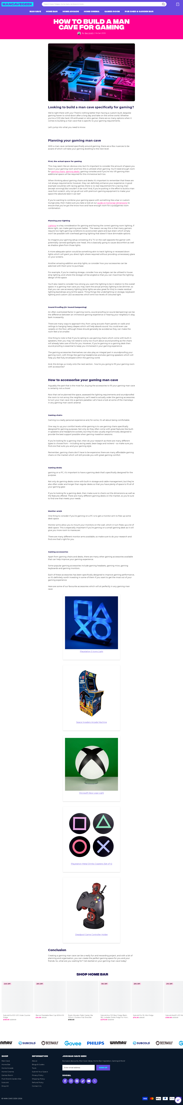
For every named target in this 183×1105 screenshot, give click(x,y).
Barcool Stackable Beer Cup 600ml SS (50, 1015)
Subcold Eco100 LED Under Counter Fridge (16, 1016)
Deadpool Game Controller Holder (91, 934)
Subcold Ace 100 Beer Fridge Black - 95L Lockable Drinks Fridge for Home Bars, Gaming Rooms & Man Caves (115, 1016)
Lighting (52, 225)
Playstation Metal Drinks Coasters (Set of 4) (91, 864)
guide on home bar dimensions (112, 203)
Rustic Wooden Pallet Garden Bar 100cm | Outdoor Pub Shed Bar (80, 1016)
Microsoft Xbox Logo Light (91, 793)
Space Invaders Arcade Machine (91, 722)
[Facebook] (65, 1081)
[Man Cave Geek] (34, 1043)
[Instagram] (71, 1081)
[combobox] (101, 4)
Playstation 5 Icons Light (91, 651)
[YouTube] (88, 1081)
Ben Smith (89, 33)
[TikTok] (82, 1081)
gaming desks (72, 171)
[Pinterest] (77, 1081)
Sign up (103, 1068)
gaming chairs (58, 171)
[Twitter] (94, 1081)
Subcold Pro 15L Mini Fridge (143, 1015)
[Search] (163, 4)
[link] (11, 1043)
